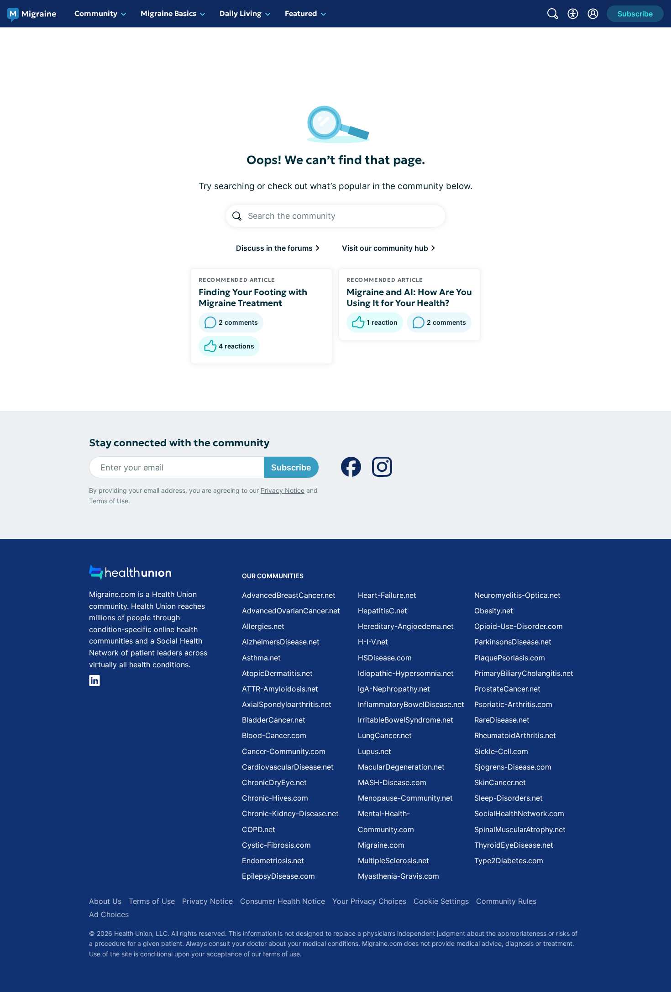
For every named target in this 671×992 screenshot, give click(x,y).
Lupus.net (374, 751)
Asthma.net (261, 657)
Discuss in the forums (275, 248)
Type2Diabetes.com (508, 860)
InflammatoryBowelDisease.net (411, 704)
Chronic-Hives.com (275, 797)
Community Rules (506, 901)
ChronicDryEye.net (274, 782)
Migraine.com (381, 845)
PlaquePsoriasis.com (509, 657)
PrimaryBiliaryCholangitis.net (523, 673)
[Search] (237, 216)
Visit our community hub (386, 248)
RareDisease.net (501, 719)
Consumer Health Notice (282, 901)
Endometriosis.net (273, 860)
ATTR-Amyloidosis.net (280, 688)
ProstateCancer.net (507, 688)
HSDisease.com (385, 657)
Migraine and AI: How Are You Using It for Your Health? (409, 297)
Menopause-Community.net (405, 797)
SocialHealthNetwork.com (519, 813)
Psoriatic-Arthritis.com (513, 704)
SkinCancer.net (500, 782)
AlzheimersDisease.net (281, 641)
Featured (301, 13)
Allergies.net (263, 626)
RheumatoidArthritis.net (515, 735)
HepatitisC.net (382, 610)
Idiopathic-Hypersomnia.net (406, 673)
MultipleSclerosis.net (393, 860)
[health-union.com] (130, 575)
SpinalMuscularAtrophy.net (520, 829)
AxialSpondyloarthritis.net (286, 704)
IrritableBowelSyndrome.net (405, 719)
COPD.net (258, 829)
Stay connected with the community (179, 443)
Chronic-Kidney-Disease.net (290, 813)
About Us (105, 901)
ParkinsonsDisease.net (512, 641)
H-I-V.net (373, 641)
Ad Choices (109, 914)
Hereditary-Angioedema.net (406, 626)
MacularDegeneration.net (401, 766)
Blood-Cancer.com (274, 735)
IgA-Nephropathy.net (394, 688)
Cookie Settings (441, 901)
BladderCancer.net (273, 719)
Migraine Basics (168, 13)
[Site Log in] (593, 14)
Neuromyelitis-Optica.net (517, 595)
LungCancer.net (385, 735)
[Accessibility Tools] (573, 14)
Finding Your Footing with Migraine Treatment (253, 297)
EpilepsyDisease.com (278, 876)
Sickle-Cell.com (501, 751)
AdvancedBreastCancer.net (289, 595)
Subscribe (291, 467)
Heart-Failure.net (387, 595)
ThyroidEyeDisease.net (513, 845)
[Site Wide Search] (553, 14)
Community (95, 13)
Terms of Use (108, 501)
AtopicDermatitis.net (277, 673)
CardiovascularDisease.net (288, 766)
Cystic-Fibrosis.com (276, 845)
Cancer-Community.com (283, 751)
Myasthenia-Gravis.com (398, 876)
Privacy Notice (282, 490)
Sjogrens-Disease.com (512, 766)
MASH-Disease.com (392, 782)
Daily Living (241, 13)
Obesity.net (493, 610)
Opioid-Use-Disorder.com (518, 626)
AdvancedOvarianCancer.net (291, 610)
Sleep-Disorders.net (508, 797)
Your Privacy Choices (369, 901)
